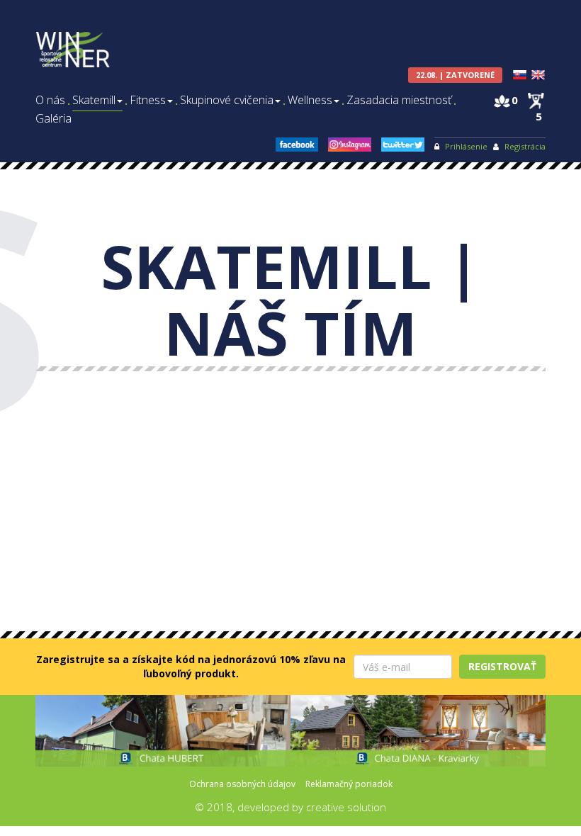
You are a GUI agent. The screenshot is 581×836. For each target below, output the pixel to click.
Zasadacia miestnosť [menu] (398, 100)
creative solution (346, 807)
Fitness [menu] (148, 100)
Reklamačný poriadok (349, 784)
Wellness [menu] (310, 100)
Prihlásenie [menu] (466, 146)
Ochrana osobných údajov (242, 784)
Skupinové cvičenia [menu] (226, 100)
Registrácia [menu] (525, 146)
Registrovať (502, 666)
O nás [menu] (50, 100)
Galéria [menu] (53, 118)
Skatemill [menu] (93, 100)
